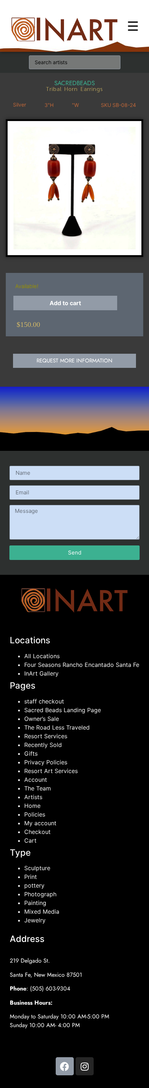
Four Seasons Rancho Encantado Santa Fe (81, 664)
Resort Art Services (51, 771)
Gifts (31, 753)
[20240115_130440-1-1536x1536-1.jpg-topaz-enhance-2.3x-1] (74, 188)
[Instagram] (85, 1066)
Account (35, 779)
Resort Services (45, 736)
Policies (34, 814)
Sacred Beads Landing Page (62, 710)
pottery (34, 885)
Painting (35, 902)
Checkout (37, 831)
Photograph (40, 894)
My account (40, 823)
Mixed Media (41, 911)
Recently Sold (43, 744)
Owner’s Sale (41, 718)
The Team (37, 788)
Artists (33, 797)
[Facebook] (65, 1066)
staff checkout (44, 701)
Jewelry (35, 920)
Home (32, 805)
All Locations (42, 656)
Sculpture (37, 868)
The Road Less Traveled (57, 727)
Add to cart (65, 303)
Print (30, 876)
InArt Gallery (41, 673)
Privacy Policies (45, 762)
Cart (30, 840)
